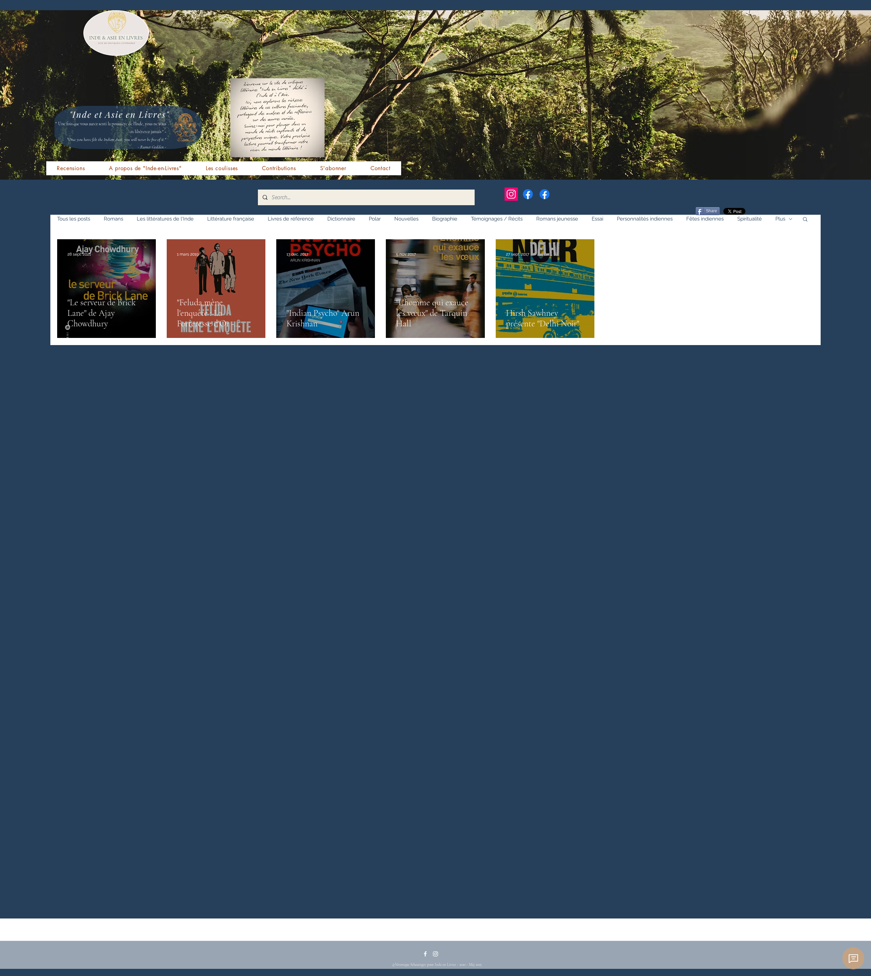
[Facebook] (528, 194)
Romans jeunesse (557, 219)
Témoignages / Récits (497, 219)
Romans (113, 219)
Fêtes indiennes (705, 219)
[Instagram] (511, 194)
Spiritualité (749, 219)
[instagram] (435, 953)
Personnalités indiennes (645, 219)
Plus (780, 219)
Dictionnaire (341, 219)
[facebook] (425, 953)
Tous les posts (73, 219)
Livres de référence (291, 219)
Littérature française (230, 219)
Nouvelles (406, 219)
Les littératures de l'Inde (165, 219)
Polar (375, 219)
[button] (805, 219)
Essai (597, 219)
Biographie (444, 219)
